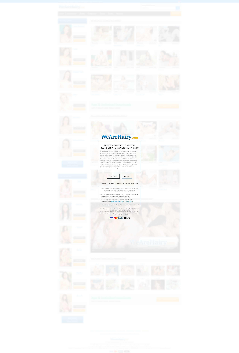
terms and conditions (117, 201)
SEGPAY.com (122, 213)
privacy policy (129, 201)
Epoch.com (109, 211)
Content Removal (123, 214)
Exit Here (113, 176)
